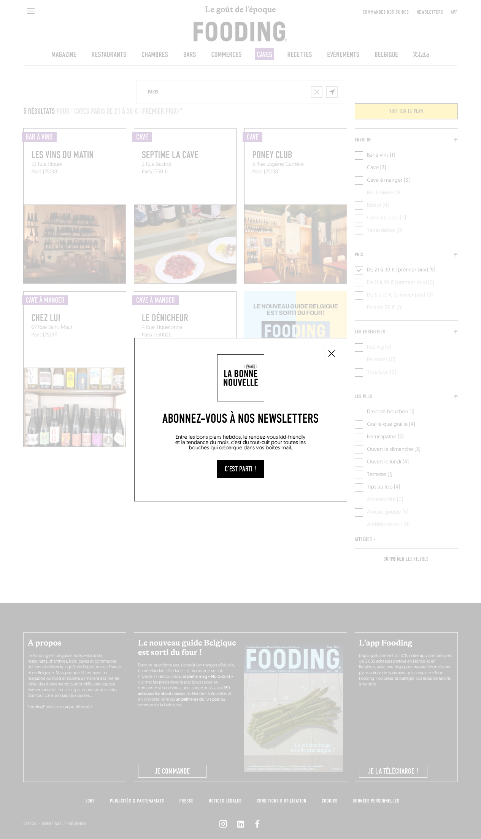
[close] (331, 353)
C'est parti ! (240, 469)
